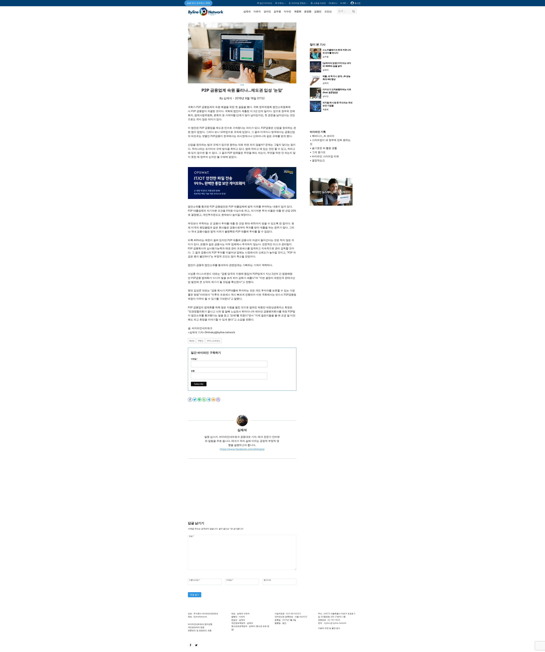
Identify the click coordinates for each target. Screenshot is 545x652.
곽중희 (297, 11)
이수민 (287, 11)
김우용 (277, 11)
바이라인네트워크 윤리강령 (200, 624)
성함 (193, 371)
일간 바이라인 (266, 3)
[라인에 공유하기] (199, 399)
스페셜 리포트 (319, 3)
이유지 (257, 11)
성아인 (267, 11)
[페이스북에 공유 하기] (190, 399)
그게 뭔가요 (318, 152)
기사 (242, 85)
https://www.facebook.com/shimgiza (242, 449)
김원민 (317, 11)
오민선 (328, 11)
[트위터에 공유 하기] (195, 399)
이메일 (194, 359)
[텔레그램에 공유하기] (209, 399)
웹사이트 (267, 580)
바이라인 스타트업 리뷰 (325, 156)
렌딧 (200, 340)
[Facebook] (190, 645)
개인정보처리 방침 (196, 627)
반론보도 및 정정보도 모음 (199, 630)
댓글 (191, 536)
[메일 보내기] (213, 399)
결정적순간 (318, 160)
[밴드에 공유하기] (204, 399)
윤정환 (307, 11)
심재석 (247, 11)
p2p (191, 340)
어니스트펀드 (213, 340)
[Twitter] (196, 645)
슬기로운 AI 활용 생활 (324, 148)
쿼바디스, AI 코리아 (323, 135)
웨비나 (334, 3)
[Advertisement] (242, 494)
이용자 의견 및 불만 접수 (329, 628)
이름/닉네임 (194, 580)
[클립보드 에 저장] (218, 399)
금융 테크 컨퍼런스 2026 (198, 3)
